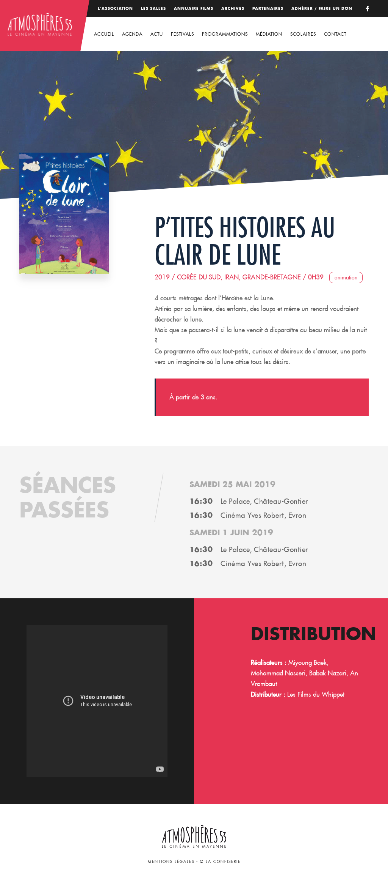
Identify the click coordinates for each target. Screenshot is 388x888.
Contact (335, 34)
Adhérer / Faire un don (321, 8)
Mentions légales (171, 861)
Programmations (225, 34)
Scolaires (303, 34)
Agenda (132, 34)
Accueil (104, 34)
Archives (232, 8)
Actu (156, 34)
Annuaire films (193, 8)
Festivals (182, 34)
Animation (346, 277)
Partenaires (267, 8)
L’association (115, 8)
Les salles (153, 8)
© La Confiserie (220, 861)
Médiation (269, 34)
